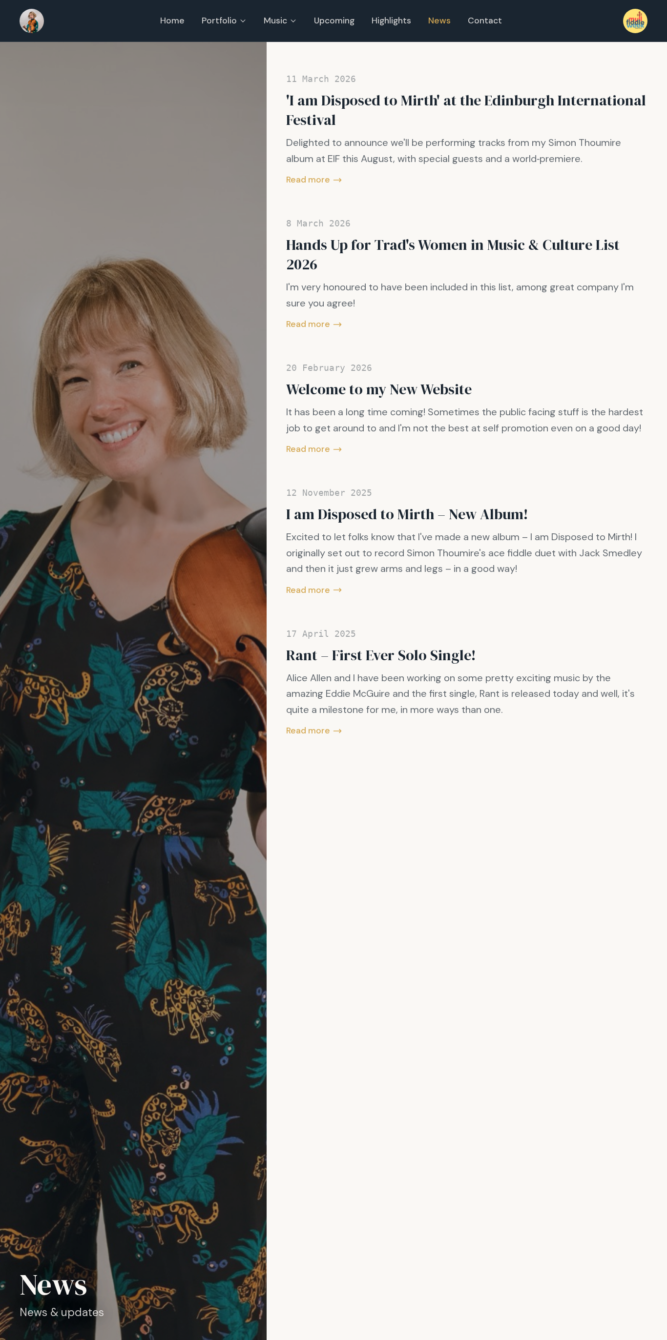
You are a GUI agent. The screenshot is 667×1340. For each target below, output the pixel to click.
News (439, 20)
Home (172, 20)
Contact (485, 20)
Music (275, 20)
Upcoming (334, 20)
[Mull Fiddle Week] (635, 21)
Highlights (391, 20)
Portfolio (219, 20)
